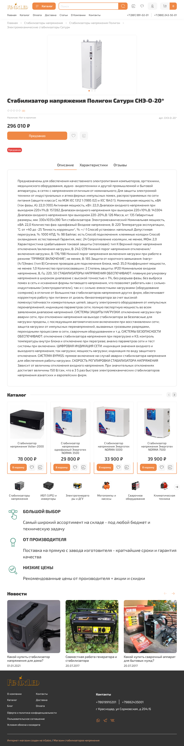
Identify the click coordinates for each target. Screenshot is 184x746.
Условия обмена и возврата (23, 724)
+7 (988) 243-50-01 (165, 15)
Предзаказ (37, 136)
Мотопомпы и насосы (106, 497)
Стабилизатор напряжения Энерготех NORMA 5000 (114, 446)
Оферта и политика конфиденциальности (32, 712)
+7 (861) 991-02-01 (138, 15)
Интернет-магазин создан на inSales (29, 740)
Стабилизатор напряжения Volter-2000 (27, 444)
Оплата (37, 15)
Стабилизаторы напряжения (43, 22)
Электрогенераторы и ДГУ (77, 497)
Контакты (94, 15)
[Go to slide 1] (89, 90)
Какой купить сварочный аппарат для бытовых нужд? (150, 659)
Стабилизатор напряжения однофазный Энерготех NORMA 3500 (70, 447)
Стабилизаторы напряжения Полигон (94, 22)
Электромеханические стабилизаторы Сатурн (38, 27)
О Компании (78, 15)
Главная (12, 15)
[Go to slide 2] (92, 90)
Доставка (50, 15)
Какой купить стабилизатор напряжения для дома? (28, 659)
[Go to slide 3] (95, 90)
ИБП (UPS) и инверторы (48, 497)
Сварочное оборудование (135, 497)
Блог (10, 705)
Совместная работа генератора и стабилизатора (91, 659)
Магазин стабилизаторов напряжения (77, 740)
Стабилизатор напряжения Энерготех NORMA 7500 (157, 446)
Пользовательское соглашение (26, 718)
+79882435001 (133, 702)
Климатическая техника (164, 497)
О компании (14, 693)
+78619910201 (106, 702)
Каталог (47, 6)
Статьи (64, 15)
